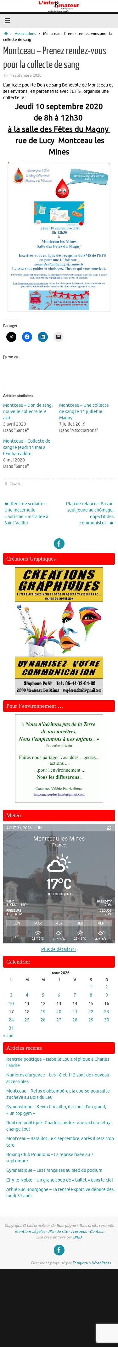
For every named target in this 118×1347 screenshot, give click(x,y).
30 (106, 1020)
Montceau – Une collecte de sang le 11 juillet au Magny (84, 412)
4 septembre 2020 (26, 75)
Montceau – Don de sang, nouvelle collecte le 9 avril (28, 412)
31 (11, 1028)
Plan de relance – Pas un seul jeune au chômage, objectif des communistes (90, 513)
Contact (97, 1231)
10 (11, 1003)
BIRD (77, 1237)
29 (90, 1020)
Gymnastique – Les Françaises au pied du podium (54, 1170)
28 (74, 1020)
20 (58, 1011)
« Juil (8, 1035)
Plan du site (58, 1231)
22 (90, 1011)
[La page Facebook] (59, 543)
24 (11, 1020)
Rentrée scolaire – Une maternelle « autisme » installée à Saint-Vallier (26, 513)
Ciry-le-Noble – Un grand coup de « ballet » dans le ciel (59, 1180)
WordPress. (102, 1263)
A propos (79, 1231)
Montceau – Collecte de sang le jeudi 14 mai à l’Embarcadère (26, 447)
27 (58, 1020)
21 (74, 1011)
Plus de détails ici (58, 949)
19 (43, 1011)
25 (27, 1020)
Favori (15, 484)
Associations (25, 33)
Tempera (80, 1263)
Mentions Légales (30, 1231)
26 (43, 1020)
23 (106, 1011)
